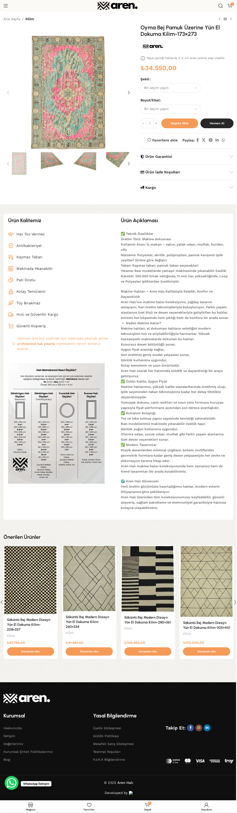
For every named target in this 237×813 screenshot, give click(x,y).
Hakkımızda (12, 728)
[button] (8, 92)
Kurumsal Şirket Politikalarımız (28, 752)
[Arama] (220, 5)
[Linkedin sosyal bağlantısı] (217, 140)
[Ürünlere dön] (225, 19)
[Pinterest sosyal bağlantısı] (210, 140)
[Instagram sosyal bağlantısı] (198, 727)
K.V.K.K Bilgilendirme (109, 759)
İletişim (9, 736)
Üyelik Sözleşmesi (107, 728)
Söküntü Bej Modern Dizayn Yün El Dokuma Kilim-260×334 (87, 622)
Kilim (29, 19)
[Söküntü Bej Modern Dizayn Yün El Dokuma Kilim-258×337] (30, 580)
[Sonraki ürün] (231, 19)
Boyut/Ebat (150, 100)
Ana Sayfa (11, 19)
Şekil (144, 79)
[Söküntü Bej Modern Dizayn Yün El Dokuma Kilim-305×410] (207, 581)
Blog (6, 759)
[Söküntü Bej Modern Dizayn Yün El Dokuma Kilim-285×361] (148, 578)
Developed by (117, 793)
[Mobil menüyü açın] (5, 5)
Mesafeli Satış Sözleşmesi (113, 744)
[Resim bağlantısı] (27, 698)
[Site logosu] (118, 5)
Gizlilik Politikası (106, 736)
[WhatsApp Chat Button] (12, 783)
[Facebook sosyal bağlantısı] (197, 140)
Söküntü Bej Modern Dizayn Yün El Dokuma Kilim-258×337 (28, 625)
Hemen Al (217, 123)
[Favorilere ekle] (54, 549)
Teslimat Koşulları (107, 752)
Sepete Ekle (180, 123)
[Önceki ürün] (219, 19)
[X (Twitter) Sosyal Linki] (203, 140)
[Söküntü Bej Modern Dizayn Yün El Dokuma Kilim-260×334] (89, 578)
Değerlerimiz (13, 744)
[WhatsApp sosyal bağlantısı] (223, 140)
